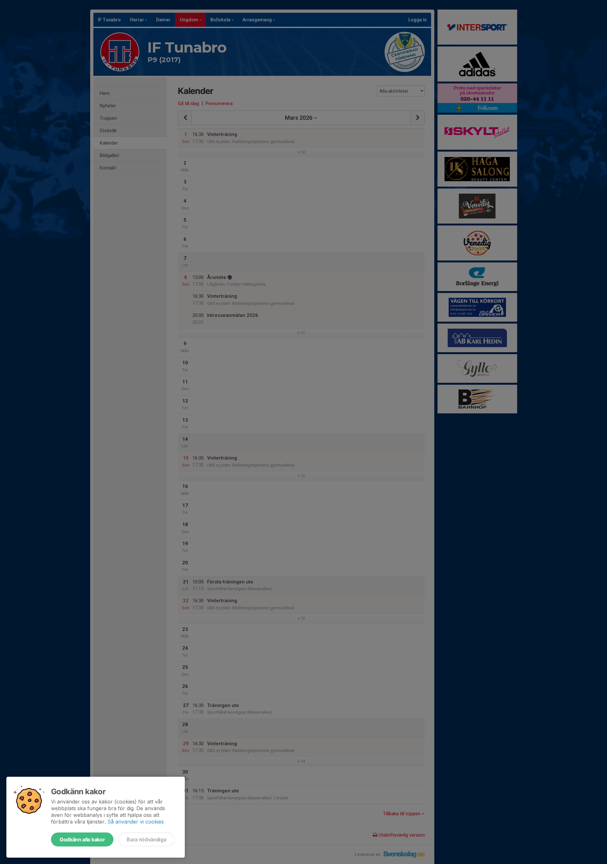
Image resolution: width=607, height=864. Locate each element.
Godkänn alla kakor (82, 839)
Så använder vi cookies (135, 821)
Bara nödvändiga (146, 839)
